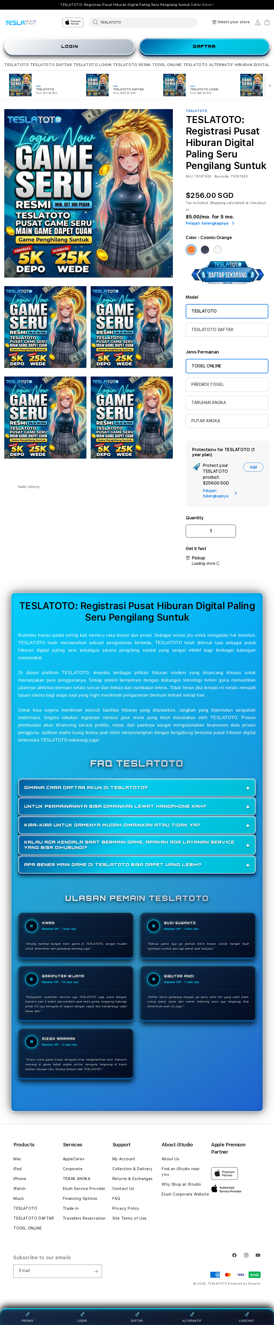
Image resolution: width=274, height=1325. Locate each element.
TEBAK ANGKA (76, 1179)
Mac (17, 1159)
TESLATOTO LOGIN (92, 65)
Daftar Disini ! (202, 5)
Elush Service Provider (84, 1188)
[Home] (22, 22)
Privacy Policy (125, 1208)
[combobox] (143, 22)
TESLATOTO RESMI (132, 65)
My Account (123, 1159)
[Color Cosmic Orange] (191, 249)
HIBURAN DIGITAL (252, 65)
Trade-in (71, 1208)
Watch (19, 1188)
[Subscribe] (96, 1271)
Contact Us (123, 1188)
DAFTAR (204, 46)
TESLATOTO (16, 65)
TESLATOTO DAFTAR (51, 65)
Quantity (194, 517)
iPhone (19, 1179)
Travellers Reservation (84, 1218)
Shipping (218, 203)
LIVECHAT (246, 1321)
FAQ (116, 1198)
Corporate (72, 1169)
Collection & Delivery (132, 1169)
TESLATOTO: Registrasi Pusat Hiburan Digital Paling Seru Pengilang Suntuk (137, 5)
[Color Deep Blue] (205, 249)
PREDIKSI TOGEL (207, 384)
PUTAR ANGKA (205, 420)
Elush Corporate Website (185, 1194)
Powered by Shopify (244, 1283)
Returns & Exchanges (132, 1179)
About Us (170, 1159)
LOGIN (69, 46)
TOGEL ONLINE (167, 65)
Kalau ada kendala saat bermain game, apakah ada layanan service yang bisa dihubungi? (129, 844)
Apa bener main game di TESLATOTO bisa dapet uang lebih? (112, 864)
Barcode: (222, 176)
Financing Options (80, 1198)
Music (18, 1198)
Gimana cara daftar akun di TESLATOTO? (86, 787)
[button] (16, 65)
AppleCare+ (74, 1159)
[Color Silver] (218, 249)
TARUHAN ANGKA (208, 402)
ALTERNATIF (191, 1321)
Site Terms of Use (129, 1218)
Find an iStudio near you (181, 1172)
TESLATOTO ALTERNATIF (208, 65)
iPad (17, 1169)
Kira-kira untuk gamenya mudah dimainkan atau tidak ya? (112, 825)
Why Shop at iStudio (181, 1184)
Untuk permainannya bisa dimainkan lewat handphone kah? (115, 806)
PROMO (27, 1321)
